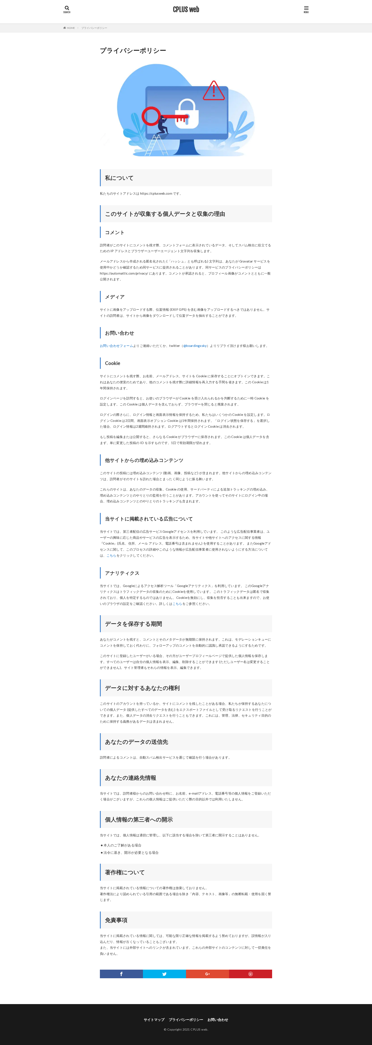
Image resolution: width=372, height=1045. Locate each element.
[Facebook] (121, 974)
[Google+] (207, 974)
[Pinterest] (250, 974)
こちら (111, 555)
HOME (71, 28)
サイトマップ (154, 1019)
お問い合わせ (218, 1019)
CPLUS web (186, 9)
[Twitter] (164, 974)
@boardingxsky (195, 346)
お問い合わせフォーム (116, 346)
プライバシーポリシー (94, 28)
